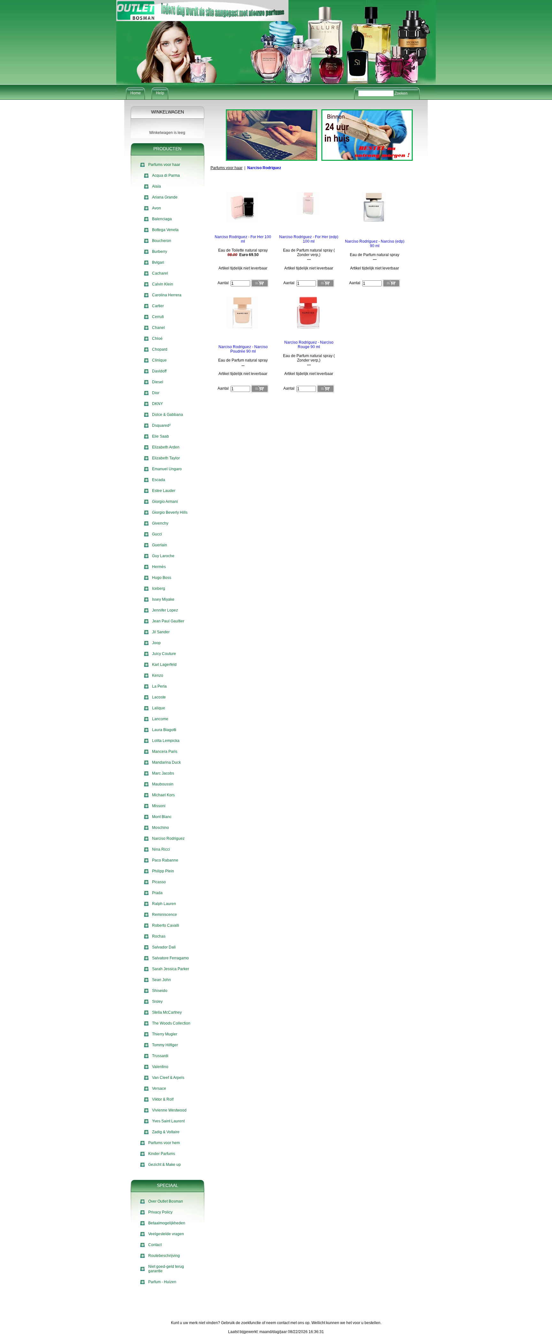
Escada (158, 480)
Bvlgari (158, 262)
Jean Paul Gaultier (168, 621)
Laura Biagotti (164, 730)
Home (135, 93)
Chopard (159, 349)
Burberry (159, 251)
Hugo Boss (161, 577)
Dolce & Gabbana (167, 414)
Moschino (160, 827)
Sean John (161, 980)
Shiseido (159, 990)
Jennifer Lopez (165, 610)
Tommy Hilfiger (165, 1045)
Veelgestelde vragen (166, 1234)
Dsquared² (161, 425)
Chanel (158, 327)
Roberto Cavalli (165, 925)
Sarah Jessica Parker (170, 969)
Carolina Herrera (166, 295)
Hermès (159, 567)
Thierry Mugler (164, 1034)
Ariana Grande (165, 197)
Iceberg (158, 588)
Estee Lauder (163, 490)
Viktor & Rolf (162, 1099)
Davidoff (159, 371)
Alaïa (156, 186)
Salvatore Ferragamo (170, 958)
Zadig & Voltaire (166, 1132)
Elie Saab (160, 436)
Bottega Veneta (165, 230)
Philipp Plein (163, 871)
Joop (156, 643)
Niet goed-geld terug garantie (166, 1268)
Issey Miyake (163, 599)
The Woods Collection (171, 1023)
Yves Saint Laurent (168, 1121)
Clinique (159, 360)
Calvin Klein (162, 284)
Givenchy (160, 523)
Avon (156, 208)
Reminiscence (164, 914)
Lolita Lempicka (166, 740)
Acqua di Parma (166, 175)
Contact (155, 1245)
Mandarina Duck (166, 762)
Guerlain (159, 545)
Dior (155, 393)
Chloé (157, 338)
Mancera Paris (164, 751)
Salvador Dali (164, 947)
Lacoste (159, 697)
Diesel (157, 382)
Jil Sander (161, 632)
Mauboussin (162, 784)
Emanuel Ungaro (167, 469)
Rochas (158, 936)
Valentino (160, 1067)
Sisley (157, 1001)
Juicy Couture (164, 653)
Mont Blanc (162, 817)
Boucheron (161, 240)
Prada (157, 893)
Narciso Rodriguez (168, 838)
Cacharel (160, 273)
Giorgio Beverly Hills (170, 512)
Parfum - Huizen (162, 1282)
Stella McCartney (167, 1012)
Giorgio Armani (165, 501)
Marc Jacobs (163, 773)
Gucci (157, 534)
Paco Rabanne (165, 860)
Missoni (158, 806)
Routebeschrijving (164, 1255)
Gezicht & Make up (164, 1164)
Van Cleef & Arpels (168, 1077)
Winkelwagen (167, 111)
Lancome (160, 719)
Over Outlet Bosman (165, 1201)
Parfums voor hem (164, 1143)
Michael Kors (163, 795)
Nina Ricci (161, 849)
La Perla (159, 686)
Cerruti (158, 317)
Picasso (159, 882)
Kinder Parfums (161, 1153)
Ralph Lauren (164, 903)
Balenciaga (162, 219)
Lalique (158, 708)
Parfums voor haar (164, 164)
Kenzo (157, 675)
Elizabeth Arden (166, 447)
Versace (159, 1088)
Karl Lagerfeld (164, 664)
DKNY (157, 404)
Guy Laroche (163, 556)
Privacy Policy (160, 1212)
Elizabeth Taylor (166, 458)
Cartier (158, 306)
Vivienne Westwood (169, 1110)
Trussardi (160, 1056)
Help (160, 93)
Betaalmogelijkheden (166, 1223)
